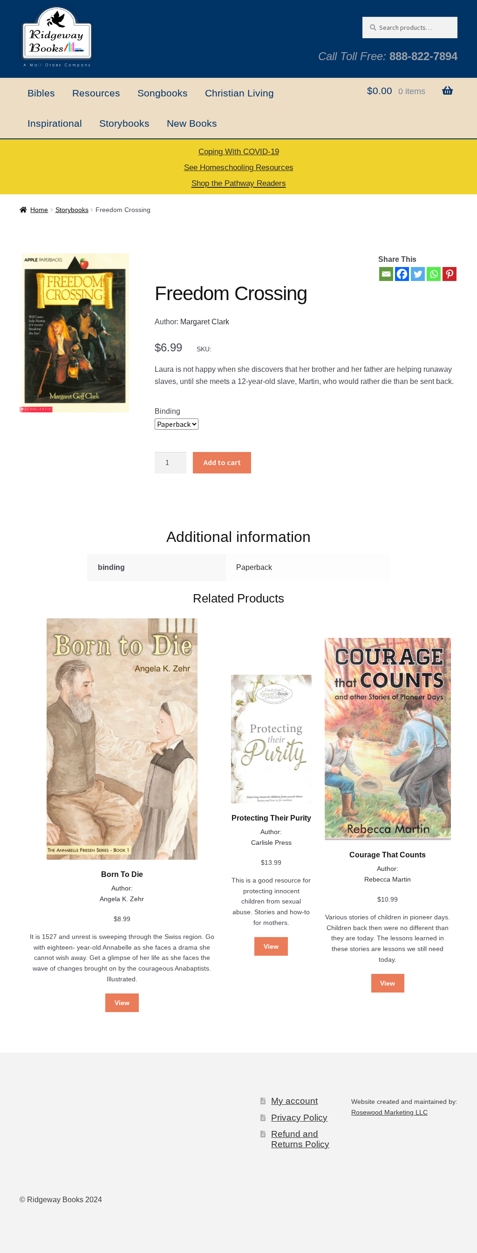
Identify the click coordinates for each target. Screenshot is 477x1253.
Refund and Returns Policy (300, 1139)
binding (167, 411)
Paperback (254, 567)
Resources (96, 93)
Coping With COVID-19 (238, 151)
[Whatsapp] (434, 274)
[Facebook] (402, 274)
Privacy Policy (299, 1118)
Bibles (41, 93)
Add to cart (222, 462)
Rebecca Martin (387, 879)
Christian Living (239, 93)
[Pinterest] (450, 274)
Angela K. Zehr (122, 899)
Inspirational (54, 123)
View (122, 1003)
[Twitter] (418, 274)
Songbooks (162, 93)
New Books (192, 123)
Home (39, 209)
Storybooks (124, 123)
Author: (122, 888)
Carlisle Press (271, 842)
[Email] (386, 274)
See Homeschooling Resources (238, 167)
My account (294, 1101)
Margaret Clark (204, 322)
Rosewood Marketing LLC (389, 1112)
